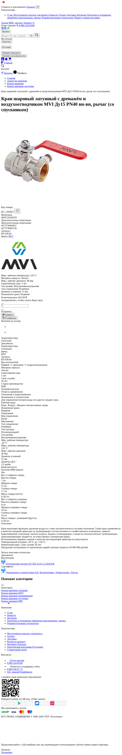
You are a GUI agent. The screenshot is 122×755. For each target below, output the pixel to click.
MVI (10, 236)
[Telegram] (5, 28)
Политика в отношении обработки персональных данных (36, 620)
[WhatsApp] (8, 28)
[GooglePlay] (25, 705)
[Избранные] (6, 59)
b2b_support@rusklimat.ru (19, 672)
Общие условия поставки (87, 17)
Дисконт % (28, 23)
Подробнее (6, 752)
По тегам (6, 47)
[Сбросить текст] (31, 35)
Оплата (62, 15)
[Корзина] (9, 59)
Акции (4, 23)
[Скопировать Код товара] (17, 211)
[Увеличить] (2, 309)
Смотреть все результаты (14, 56)
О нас (10, 15)
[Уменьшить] (2, 303)
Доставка (71, 15)
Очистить (6, 42)
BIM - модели (16, 23)
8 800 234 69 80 (27, 25)
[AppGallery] (58, 705)
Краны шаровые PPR (12, 601)
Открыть (30, 7)
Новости (53, 15)
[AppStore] (8, 705)
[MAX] (2, 28)
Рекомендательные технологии (57, 17)
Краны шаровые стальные (14, 590)
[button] (61, 582)
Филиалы (81, 15)
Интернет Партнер (16, 644)
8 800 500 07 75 (15, 669)
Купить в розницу (16, 641)
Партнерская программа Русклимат (25, 647)
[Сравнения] (3, 59)
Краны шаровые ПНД (12, 593)
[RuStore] (41, 705)
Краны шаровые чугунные (14, 598)
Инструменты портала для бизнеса (31, 15)
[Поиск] (36, 35)
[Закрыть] (38, 7)
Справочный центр (17, 649)
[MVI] (19, 272)
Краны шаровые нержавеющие (17, 595)
